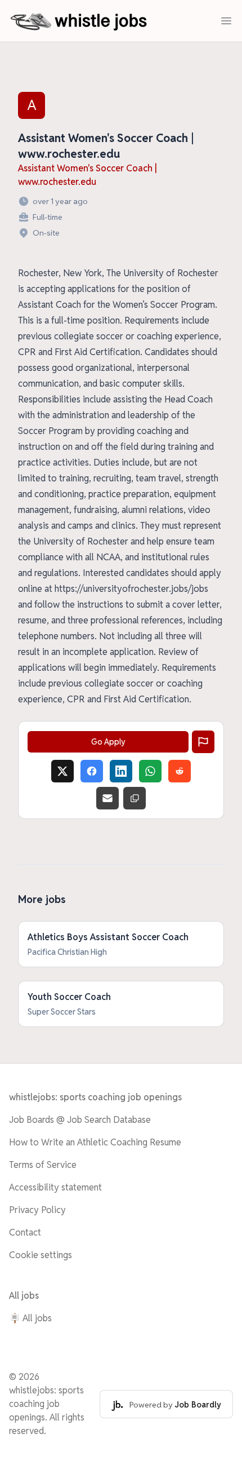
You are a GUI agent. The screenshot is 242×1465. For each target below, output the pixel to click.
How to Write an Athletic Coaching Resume (95, 1142)
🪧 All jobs (30, 1318)
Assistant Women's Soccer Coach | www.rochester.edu (87, 175)
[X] (62, 771)
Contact (25, 1232)
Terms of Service (43, 1165)
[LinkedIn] (121, 771)
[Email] (107, 798)
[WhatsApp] (150, 771)
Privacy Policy (37, 1210)
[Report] (203, 742)
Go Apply (108, 742)
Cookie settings (40, 1255)
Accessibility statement (55, 1187)
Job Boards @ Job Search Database (80, 1120)
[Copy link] (134, 798)
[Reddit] (179, 771)
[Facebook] (91, 771)
